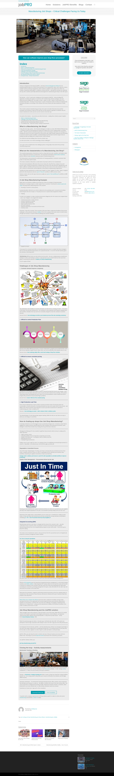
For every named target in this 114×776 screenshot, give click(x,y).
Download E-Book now (37, 692)
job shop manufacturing (31, 717)
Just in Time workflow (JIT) (53, 174)
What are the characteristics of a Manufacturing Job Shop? (33, 69)
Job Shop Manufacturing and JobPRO (28, 643)
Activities (33, 156)
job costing (23, 717)
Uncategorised (78, 147)
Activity (64, 668)
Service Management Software (53, 85)
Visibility (39, 212)
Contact (88, 5)
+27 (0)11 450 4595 (90, 188)
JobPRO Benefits (69, 5)
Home (48, 5)
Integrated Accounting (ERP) (28, 521)
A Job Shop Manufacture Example (28, 70)
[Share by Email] (26, 721)
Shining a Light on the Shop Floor (82, 135)
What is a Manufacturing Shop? (27, 67)
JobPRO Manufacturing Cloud (81, 130)
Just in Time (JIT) (41, 172)
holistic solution (29, 584)
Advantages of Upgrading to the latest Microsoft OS (82, 127)
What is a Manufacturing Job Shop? (28, 118)
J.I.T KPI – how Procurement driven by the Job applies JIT (38, 517)
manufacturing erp (49, 717)
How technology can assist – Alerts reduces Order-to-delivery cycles (40, 411)
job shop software (41, 717)
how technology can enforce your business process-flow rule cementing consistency (47, 315)
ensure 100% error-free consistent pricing (36, 397)
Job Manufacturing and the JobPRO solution (30, 74)
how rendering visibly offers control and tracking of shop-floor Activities (43, 352)
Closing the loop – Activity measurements (30, 75)
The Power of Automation (80, 132)
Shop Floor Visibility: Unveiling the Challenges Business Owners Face (84, 138)
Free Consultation (51, 692)
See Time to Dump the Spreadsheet (27, 538)
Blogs (81, 5)
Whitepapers (77, 149)
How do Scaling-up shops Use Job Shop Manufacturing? (33, 73)
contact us (35, 697)
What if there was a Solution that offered (29, 599)
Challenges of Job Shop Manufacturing (29, 71)
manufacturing (23, 697)
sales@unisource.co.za (89, 191)
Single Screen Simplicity (63, 738)
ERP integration (27, 582)
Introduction (23, 66)
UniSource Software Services (26, 774)
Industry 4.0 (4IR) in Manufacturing (44, 259)
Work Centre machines (59, 154)
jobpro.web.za (91, 193)
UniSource (34, 709)
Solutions (56, 5)
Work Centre (47, 668)
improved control (40, 635)
